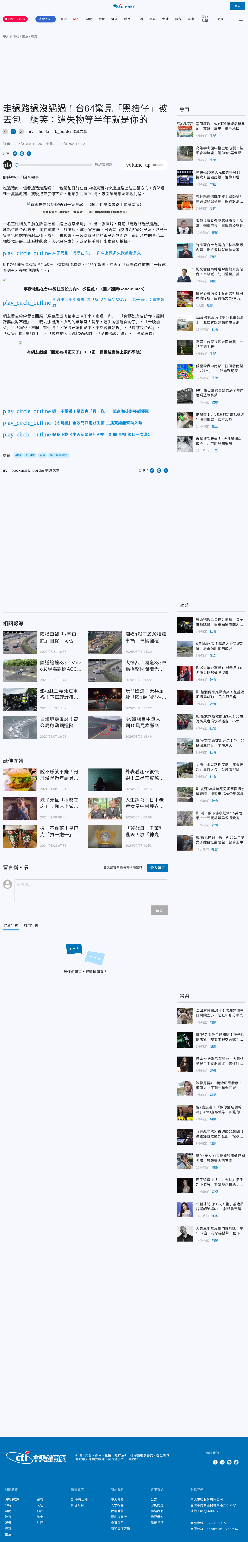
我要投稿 (157, 1522)
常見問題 (157, 1505)
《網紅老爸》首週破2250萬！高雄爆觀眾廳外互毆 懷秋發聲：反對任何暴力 (185, 1137)
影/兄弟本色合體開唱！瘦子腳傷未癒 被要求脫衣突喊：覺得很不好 (185, 1040)
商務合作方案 (120, 1528)
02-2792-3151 (217, 1523)
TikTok (236, 1462)
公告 (154, 1499)
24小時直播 (79, 1499)
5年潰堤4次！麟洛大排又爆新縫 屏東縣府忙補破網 (185, 649)
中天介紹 (117, 1499)
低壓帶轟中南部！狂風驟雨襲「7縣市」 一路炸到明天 (185, 371)
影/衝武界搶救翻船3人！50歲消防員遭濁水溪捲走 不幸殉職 (185, 722)
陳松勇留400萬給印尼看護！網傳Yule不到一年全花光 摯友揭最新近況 (185, 1088)
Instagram (222, 1462)
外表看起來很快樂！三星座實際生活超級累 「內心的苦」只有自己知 (105, 779)
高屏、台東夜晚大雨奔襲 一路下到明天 (185, 347)
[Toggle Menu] (241, 19)
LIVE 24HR (16, 19)
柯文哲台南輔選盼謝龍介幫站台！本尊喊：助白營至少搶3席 (185, 274)
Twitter (208, 1462)
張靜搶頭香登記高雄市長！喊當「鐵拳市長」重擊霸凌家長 (185, 226)
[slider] (53, 165)
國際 (152, 19)
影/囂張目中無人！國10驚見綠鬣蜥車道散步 (105, 727)
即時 (63, 19)
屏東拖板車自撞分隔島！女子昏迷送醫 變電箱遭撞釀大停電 (185, 625)
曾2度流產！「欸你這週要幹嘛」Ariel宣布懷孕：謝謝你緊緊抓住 (185, 1112)
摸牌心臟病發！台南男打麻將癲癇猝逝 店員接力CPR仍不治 (185, 299)
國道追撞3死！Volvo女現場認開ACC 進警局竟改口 (20, 670)
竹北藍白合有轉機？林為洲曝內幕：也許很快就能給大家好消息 (185, 250)
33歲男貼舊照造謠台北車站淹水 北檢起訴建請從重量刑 (185, 323)
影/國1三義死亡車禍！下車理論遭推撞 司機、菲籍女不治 (20, 699)
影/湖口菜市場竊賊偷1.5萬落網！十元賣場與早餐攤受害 (185, 818)
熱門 (76, 19)
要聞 (89, 19)
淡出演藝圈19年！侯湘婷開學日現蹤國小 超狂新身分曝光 (185, 1016)
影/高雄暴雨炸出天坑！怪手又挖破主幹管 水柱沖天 (185, 746)
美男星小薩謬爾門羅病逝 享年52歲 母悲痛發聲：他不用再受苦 (185, 1234)
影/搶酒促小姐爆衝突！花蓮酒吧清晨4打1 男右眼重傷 (185, 697)
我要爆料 (157, 1517)
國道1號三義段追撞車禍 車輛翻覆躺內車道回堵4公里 (105, 642)
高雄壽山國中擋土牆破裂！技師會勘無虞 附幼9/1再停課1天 (185, 153)
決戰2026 (46, 19)
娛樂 (114, 19)
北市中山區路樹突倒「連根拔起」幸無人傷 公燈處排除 (185, 770)
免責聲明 (117, 1522)
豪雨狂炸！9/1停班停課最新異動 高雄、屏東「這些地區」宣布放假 (185, 129)
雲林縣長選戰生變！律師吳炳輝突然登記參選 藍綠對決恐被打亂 (185, 202)
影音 (178, 19)
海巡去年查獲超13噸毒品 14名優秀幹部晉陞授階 (185, 673)
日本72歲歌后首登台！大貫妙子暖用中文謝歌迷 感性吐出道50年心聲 (185, 1064)
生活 (140, 19)
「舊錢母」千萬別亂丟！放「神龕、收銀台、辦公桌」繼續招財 (105, 836)
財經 (220, 19)
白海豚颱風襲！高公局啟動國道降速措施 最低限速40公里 (20, 727)
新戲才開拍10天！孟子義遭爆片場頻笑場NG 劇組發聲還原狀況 (185, 1209)
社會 (102, 19)
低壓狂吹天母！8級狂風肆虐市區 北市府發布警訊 (185, 444)
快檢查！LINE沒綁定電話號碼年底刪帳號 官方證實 (185, 420)
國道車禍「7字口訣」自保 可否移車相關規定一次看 (20, 642)
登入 (237, 6)
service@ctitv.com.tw (223, 1529)
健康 (191, 19)
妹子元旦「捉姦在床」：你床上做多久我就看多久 (20, 808)
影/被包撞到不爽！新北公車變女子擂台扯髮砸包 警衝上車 (185, 843)
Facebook (215, 1462)
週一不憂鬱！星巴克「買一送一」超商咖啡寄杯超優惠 (20, 836)
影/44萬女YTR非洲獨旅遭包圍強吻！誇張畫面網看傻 (185, 1161)
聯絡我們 (157, 1511)
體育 (127, 19)
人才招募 (117, 1505)
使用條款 (117, 1511)
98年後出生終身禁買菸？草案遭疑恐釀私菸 (185, 396)
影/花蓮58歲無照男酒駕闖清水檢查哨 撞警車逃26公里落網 (185, 794)
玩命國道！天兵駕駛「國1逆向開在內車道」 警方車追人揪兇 (105, 699)
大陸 (165, 19)
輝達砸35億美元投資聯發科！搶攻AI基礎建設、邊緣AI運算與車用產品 (185, 178)
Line (229, 1462)
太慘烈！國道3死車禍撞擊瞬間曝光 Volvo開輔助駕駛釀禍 (105, 670)
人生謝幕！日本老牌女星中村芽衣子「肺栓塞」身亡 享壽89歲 (105, 808)
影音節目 (77, 1505)
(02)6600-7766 (211, 1511)
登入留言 (157, 868)
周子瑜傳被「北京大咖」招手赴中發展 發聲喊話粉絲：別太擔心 (185, 1185)
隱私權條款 (119, 1517)
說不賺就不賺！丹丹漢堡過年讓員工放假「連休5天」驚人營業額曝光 (20, 779)
